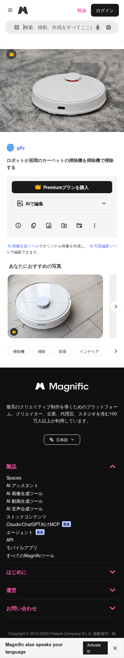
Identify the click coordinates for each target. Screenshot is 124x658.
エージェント (24, 532)
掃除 (41, 351)
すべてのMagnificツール (30, 555)
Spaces (13, 477)
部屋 (62, 351)
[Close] (115, 648)
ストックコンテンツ (26, 516)
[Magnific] (62, 387)
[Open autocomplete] (14, 27)
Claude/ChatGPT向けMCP (38, 524)
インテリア (89, 351)
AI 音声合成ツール (24, 508)
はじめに (16, 571)
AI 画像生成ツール (23, 245)
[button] (62, 440)
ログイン (105, 10)
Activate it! (94, 648)
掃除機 (18, 351)
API (9, 540)
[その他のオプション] (94, 225)
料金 (82, 10)
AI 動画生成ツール (24, 501)
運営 (11, 590)
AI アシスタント (22, 485)
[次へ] (115, 306)
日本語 (62, 439)
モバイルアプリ (22, 547)
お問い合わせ (21, 608)
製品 (11, 466)
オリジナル (44, 54)
